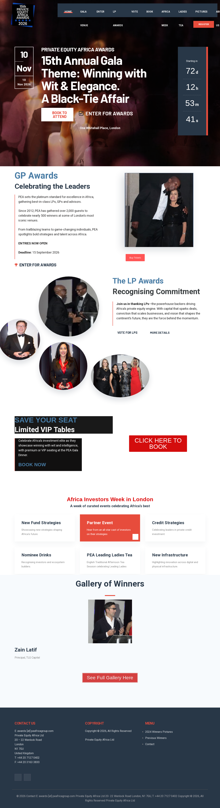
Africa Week (166, 18)
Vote (134, 11)
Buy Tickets (135, 257)
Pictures (201, 11)
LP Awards (118, 18)
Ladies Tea (183, 18)
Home (68, 11)
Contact (149, 744)
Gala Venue (84, 18)
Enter (100, 11)
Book (149, 11)
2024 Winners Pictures (159, 731)
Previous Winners (156, 738)
